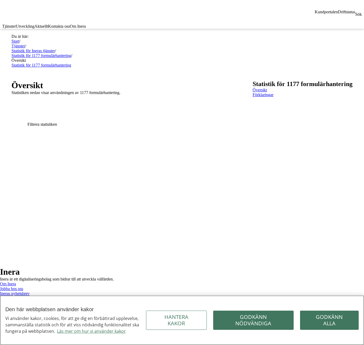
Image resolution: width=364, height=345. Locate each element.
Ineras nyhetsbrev (15, 293)
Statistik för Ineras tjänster (33, 50)
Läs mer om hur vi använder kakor (91, 331)
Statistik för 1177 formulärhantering (41, 55)
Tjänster (9, 26)
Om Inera (78, 26)
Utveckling (25, 26)
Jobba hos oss (11, 288)
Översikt (260, 90)
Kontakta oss (59, 26)
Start (15, 41)
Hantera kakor (176, 320)
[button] (127, 124)
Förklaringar (263, 94)
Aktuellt (41, 26)
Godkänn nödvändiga (253, 320)
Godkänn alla (329, 320)
